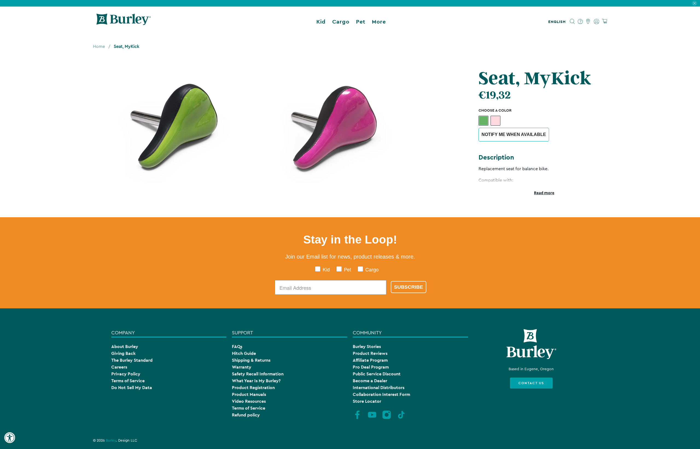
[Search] (572, 22)
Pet (360, 21)
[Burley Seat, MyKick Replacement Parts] (167, 125)
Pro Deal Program (371, 367)
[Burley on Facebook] (357, 418)
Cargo (340, 21)
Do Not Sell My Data (131, 387)
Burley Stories (367, 346)
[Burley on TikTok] (401, 418)
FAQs (237, 346)
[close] (694, 3)
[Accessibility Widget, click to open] (9, 438)
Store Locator (367, 401)
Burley (111, 440)
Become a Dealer (370, 381)
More (379, 21)
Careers (119, 367)
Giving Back (123, 353)
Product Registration (253, 387)
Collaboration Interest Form (381, 394)
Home (99, 46)
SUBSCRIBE (408, 287)
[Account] (596, 22)
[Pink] (495, 121)
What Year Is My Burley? (256, 381)
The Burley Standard (132, 360)
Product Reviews (370, 353)
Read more (544, 192)
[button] (558, 21)
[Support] (580, 22)
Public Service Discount (377, 374)
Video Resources (249, 401)
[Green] (483, 121)
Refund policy (246, 415)
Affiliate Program (370, 360)
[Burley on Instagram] (386, 418)
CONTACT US (531, 383)
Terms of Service (128, 381)
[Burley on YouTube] (372, 418)
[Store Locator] (588, 22)
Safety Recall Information (258, 374)
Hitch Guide (244, 353)
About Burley (124, 346)
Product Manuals (249, 394)
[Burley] (123, 21)
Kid (321, 21)
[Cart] (604, 21)
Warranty (241, 367)
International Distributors (378, 387)
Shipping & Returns (251, 360)
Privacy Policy (125, 374)
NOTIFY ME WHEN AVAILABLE (514, 134)
